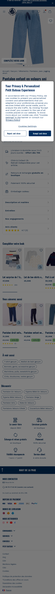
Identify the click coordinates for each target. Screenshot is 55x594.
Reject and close (13, 133)
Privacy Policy (13, 120)
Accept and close (40, 133)
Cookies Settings (27, 126)
